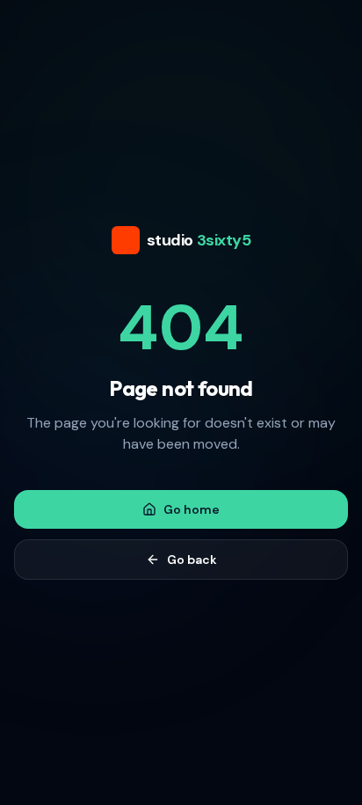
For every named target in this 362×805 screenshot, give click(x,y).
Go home (191, 509)
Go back (192, 559)
